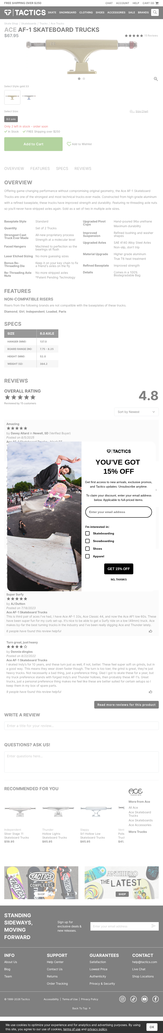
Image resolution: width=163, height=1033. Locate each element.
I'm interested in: (97, 526)
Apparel (98, 556)
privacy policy (97, 1029)
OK (152, 1027)
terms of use (71, 1029)
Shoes (97, 548)
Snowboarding (103, 541)
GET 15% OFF (119, 569)
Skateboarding (103, 533)
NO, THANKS (119, 579)
